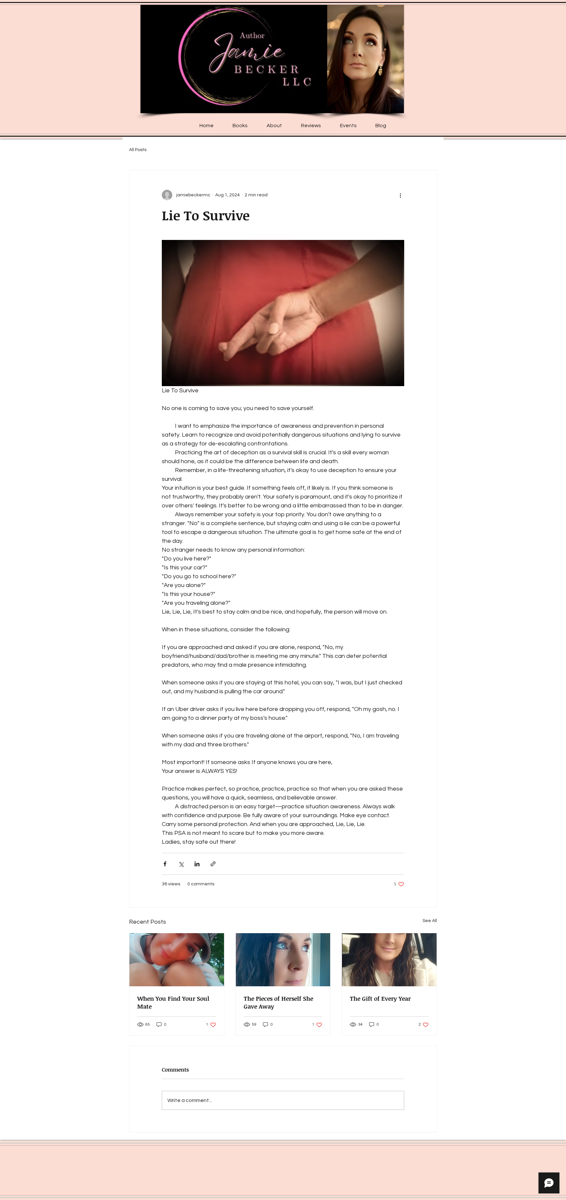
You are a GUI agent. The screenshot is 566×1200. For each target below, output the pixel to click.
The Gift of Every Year (380, 998)
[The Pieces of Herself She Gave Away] (283, 959)
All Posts (137, 150)
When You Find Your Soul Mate (173, 1002)
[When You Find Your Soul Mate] (176, 959)
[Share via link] (213, 864)
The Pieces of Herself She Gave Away (278, 1002)
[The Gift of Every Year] (389, 959)
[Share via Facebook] (165, 864)
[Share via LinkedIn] (197, 864)
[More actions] (400, 195)
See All (430, 920)
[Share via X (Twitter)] (181, 864)
